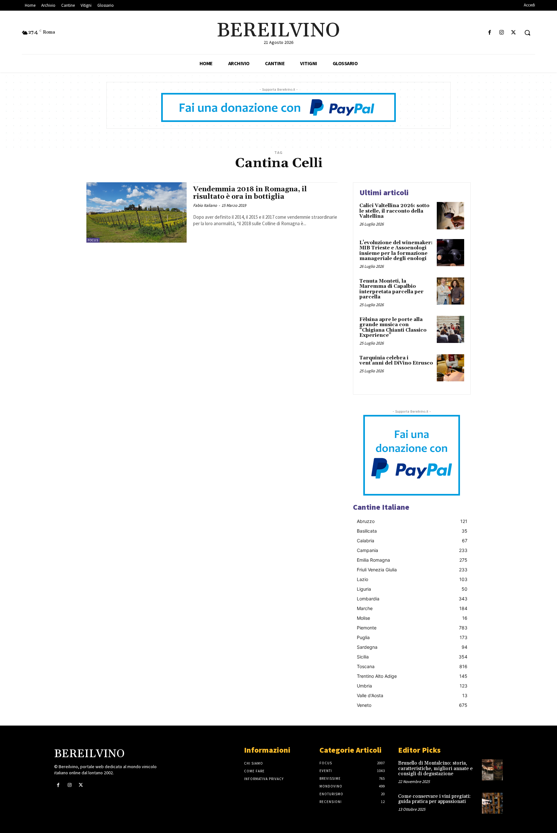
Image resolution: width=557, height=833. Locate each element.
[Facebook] (489, 32)
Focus (93, 240)
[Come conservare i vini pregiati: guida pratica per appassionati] (492, 803)
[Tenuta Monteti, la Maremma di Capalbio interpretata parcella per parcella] (450, 291)
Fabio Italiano (205, 205)
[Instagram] (501, 32)
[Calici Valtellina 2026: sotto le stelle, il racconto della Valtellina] (450, 215)
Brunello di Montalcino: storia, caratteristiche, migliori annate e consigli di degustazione (435, 768)
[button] (527, 32)
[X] (513, 32)
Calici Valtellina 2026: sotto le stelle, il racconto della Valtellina (394, 211)
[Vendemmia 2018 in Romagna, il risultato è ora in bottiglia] (136, 212)
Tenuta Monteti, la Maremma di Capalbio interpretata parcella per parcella (391, 289)
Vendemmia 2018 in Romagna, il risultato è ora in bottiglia (250, 193)
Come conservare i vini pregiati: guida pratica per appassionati (434, 799)
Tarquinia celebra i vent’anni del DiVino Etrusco (396, 360)
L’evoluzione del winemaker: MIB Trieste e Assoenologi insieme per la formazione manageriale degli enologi (396, 251)
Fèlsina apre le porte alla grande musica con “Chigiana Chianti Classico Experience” (392, 327)
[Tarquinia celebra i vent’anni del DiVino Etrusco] (450, 368)
